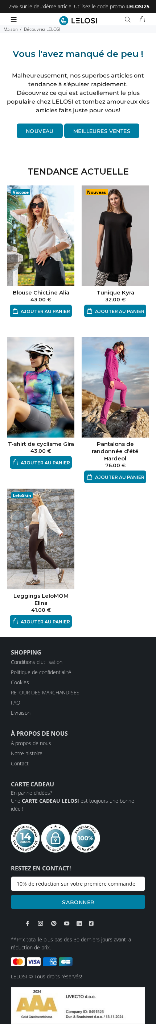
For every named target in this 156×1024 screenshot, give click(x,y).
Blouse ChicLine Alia (41, 292)
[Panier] (142, 19)
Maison (11, 29)
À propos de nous (31, 743)
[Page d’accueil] (78, 20)
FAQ (15, 702)
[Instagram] (40, 923)
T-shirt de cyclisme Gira (41, 443)
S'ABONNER (78, 902)
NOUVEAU (40, 131)
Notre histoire (26, 753)
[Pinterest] (53, 923)
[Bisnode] (78, 1005)
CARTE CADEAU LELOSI (50, 800)
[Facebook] (27, 923)
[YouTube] (66, 923)
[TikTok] (91, 923)
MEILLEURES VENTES (101, 131)
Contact (20, 763)
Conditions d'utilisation (36, 662)
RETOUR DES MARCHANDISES (45, 692)
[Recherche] (129, 19)
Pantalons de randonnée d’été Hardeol (115, 451)
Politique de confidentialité (41, 672)
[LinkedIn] (79, 923)
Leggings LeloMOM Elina (41, 599)
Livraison (20, 712)
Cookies (20, 682)
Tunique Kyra (115, 292)
